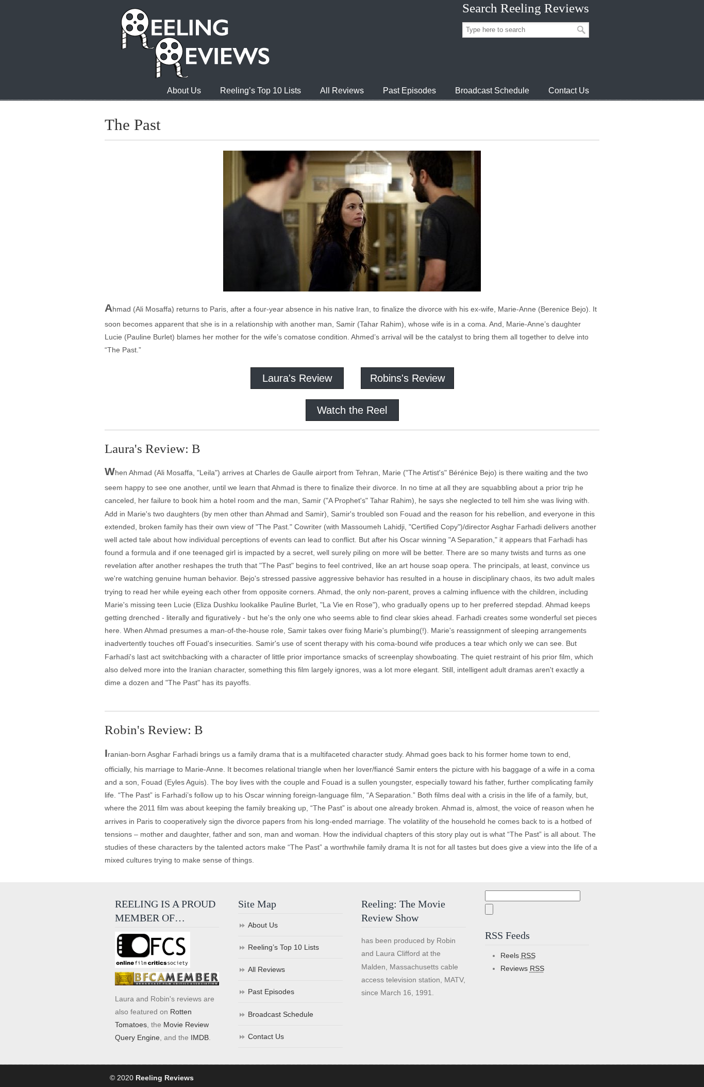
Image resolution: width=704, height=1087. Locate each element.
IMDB (200, 1037)
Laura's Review (297, 378)
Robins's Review (407, 378)
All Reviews (266, 969)
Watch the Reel (352, 410)
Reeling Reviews (194, 43)
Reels (517, 955)
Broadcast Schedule (280, 1014)
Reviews (522, 968)
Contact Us (266, 1036)
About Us (263, 925)
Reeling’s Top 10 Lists (283, 947)
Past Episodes (271, 991)
